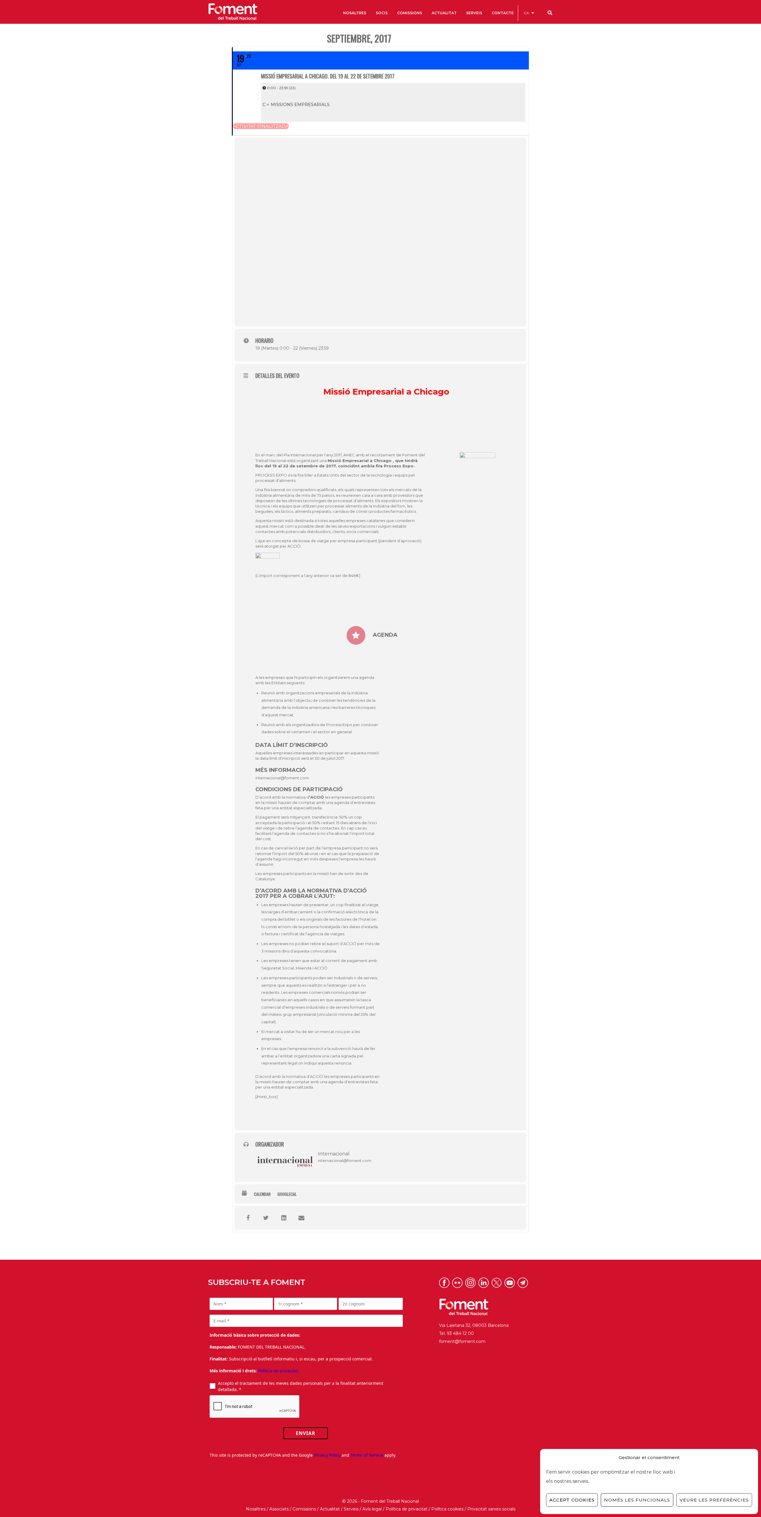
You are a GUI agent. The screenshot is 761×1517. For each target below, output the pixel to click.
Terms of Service (366, 1455)
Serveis (351, 1509)
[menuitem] (529, 13)
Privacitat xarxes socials (491, 1509)
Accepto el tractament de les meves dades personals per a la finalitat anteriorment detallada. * (300, 1386)
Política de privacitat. (279, 1371)
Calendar (262, 1194)
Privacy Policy (327, 1455)
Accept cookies (572, 1500)
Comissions (304, 1509)
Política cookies (447, 1509)
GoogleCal (287, 1194)
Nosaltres (255, 1509)
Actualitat (330, 1509)
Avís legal (372, 1509)
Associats (279, 1509)
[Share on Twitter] (265, 1217)
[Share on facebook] (247, 1217)
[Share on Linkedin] (283, 1217)
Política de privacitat (406, 1509)
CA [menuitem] (526, 13)
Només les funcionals (637, 1500)
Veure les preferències (714, 1500)
